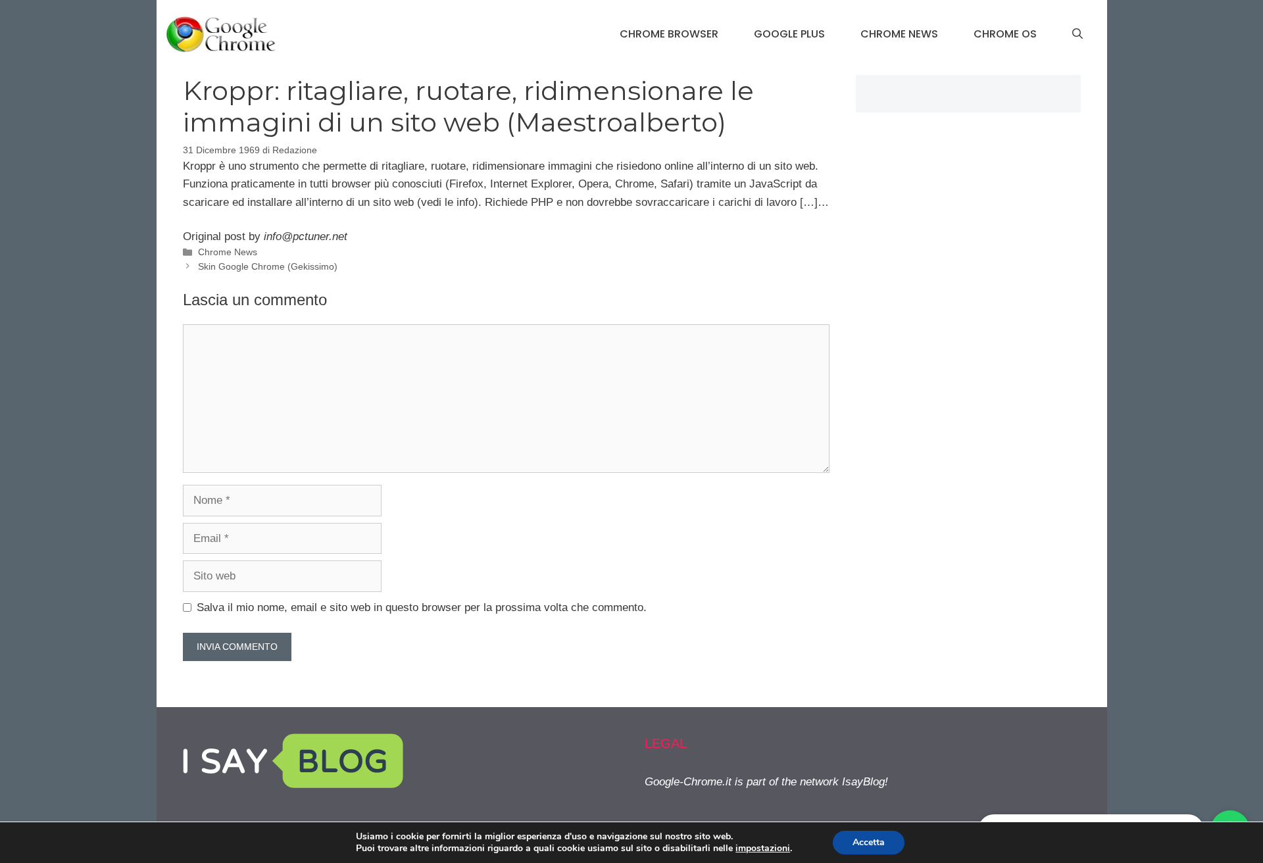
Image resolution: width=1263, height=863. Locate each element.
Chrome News (899, 33)
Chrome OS (1005, 33)
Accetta (869, 842)
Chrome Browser (669, 33)
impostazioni (762, 848)
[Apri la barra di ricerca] (1077, 34)
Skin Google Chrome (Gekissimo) (267, 266)
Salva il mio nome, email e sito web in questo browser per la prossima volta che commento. (422, 607)
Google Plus (789, 33)
